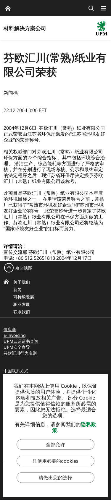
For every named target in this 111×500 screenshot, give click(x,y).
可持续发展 (23, 297)
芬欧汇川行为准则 (20, 353)
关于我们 (21, 282)
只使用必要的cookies (55, 461)
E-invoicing (15, 335)
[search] (91, 8)
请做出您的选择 (55, 477)
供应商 (10, 329)
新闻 (17, 289)
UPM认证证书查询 (21, 341)
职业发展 (21, 304)
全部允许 (55, 444)
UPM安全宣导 (17, 347)
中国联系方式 (16, 371)
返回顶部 (23, 267)
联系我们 (21, 311)
